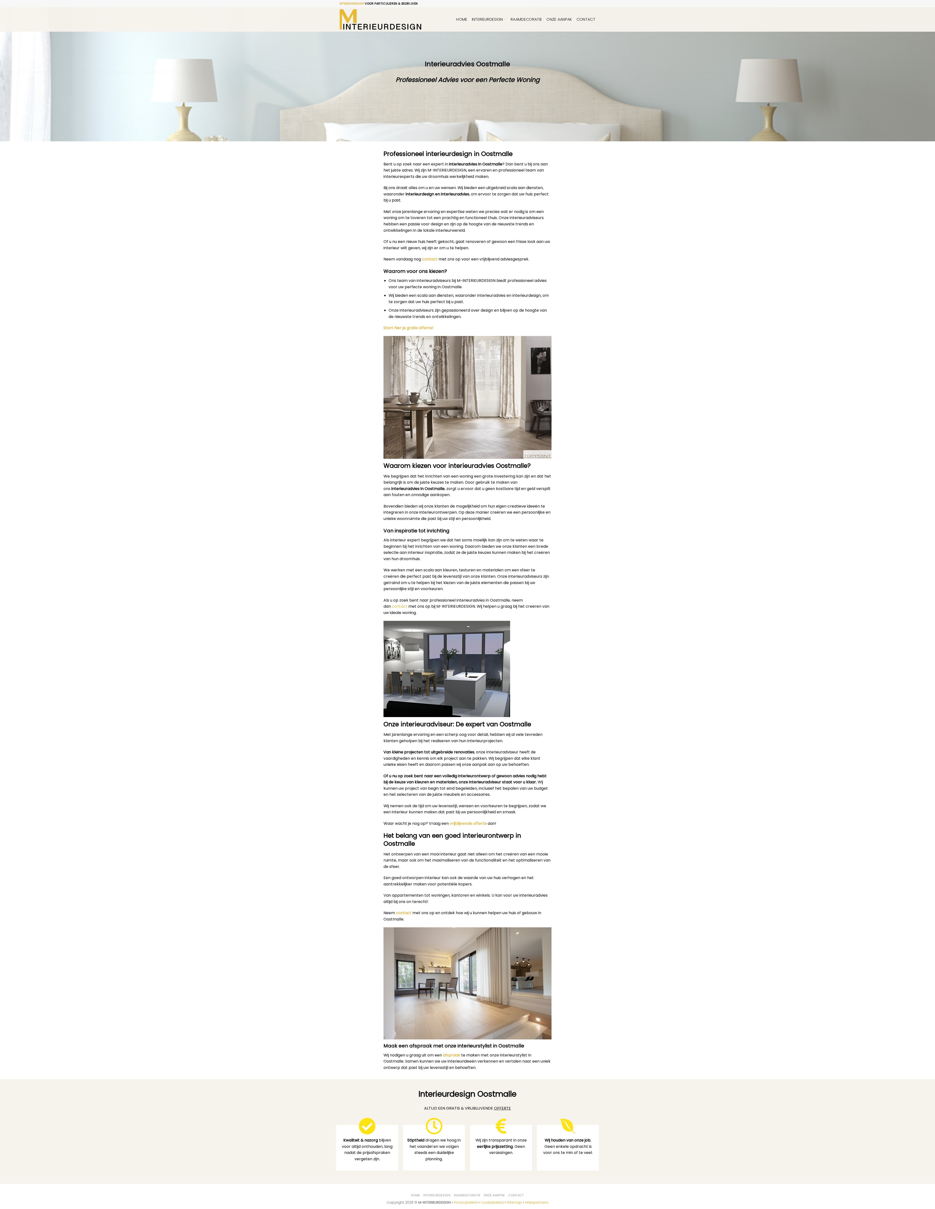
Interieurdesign (487, 19)
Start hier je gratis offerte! (408, 328)
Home (461, 19)
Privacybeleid (465, 1202)
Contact (586, 19)
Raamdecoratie (526, 19)
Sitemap (514, 1202)
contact (430, 259)
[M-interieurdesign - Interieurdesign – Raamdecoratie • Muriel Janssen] (380, 19)
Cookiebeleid (492, 1202)
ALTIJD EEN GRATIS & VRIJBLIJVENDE (467, 1108)
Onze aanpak (559, 19)
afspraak (451, 1055)
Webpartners (536, 1202)
